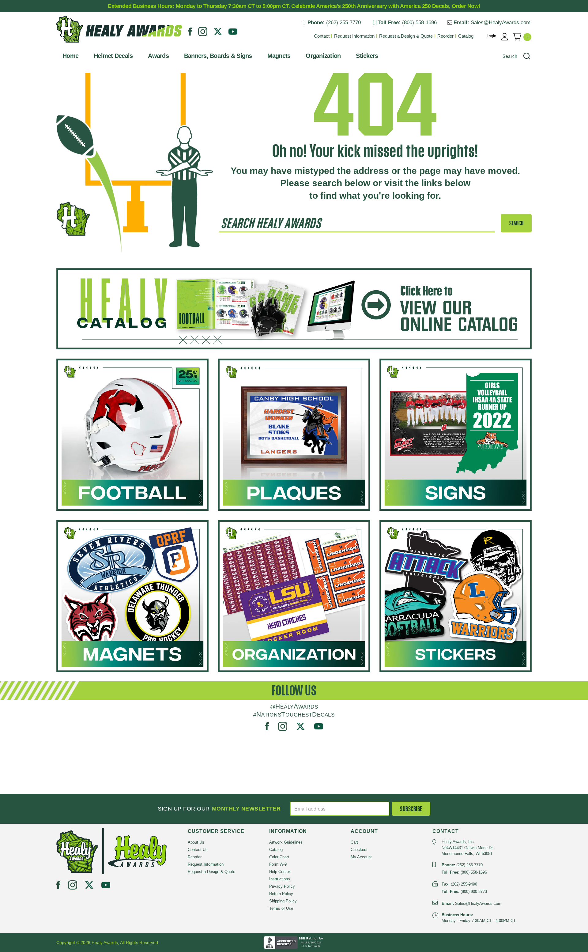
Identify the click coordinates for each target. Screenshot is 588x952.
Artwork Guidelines (286, 842)
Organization (323, 55)
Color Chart (279, 857)
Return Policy (281, 893)
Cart (354, 842)
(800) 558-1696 (419, 22)
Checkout (359, 849)
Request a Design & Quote (406, 36)
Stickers (367, 55)
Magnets (279, 55)
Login (491, 36)
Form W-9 (278, 864)
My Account (361, 857)
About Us (196, 842)
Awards (158, 55)
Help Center (279, 871)
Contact (322, 36)
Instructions (279, 879)
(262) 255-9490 (464, 884)
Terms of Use (281, 908)
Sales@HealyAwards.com (500, 22)
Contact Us (198, 849)
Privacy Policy (282, 886)
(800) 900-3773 (474, 891)
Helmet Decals (113, 55)
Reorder (445, 36)
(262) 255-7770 (343, 22)
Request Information (354, 36)
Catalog (465, 36)
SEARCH (516, 223)
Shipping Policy (283, 901)
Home (70, 55)
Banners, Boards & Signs (218, 55)
